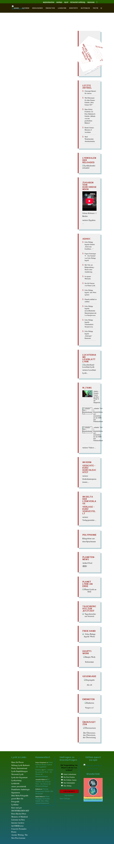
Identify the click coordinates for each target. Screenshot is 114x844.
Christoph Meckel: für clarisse (90, 92)
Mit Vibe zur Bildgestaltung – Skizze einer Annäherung (90, 268)
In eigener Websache (88, 277)
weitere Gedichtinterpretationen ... (89, 479)
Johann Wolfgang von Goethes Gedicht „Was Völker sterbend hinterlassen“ (42, 799)
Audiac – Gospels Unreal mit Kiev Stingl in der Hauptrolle (97, 397)
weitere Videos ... (89, 447)
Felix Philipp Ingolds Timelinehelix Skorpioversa (89, 323)
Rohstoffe (73, 8)
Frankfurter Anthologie (20, 789)
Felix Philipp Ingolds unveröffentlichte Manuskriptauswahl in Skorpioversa (90, 310)
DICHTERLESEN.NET (20, 810)
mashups (59, 2)
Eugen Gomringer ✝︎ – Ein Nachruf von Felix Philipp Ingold (90, 256)
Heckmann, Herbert (24, 43)
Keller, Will (20, 46)
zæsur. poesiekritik (18, 786)
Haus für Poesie (17, 762)
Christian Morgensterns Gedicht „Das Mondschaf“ (44, 791)
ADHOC (16, 8)
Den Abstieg (67, 786)
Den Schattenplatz (69, 783)
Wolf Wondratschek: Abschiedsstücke (90, 139)
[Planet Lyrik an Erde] (89, 591)
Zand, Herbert (20, 50)
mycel (66, 2)
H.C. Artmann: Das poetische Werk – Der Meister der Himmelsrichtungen (43, 782)
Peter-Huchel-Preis (18, 813)
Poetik (95, 8)
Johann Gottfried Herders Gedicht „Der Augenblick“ (44, 764)
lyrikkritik (15, 783)
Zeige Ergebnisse (69, 795)
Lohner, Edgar (32, 46)
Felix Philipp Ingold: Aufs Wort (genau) (90, 292)
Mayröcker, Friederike (47, 46)
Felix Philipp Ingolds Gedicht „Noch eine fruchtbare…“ (90, 245)
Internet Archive (17, 823)
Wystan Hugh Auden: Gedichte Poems (34, 37)
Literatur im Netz (18, 819)
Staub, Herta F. (43, 48)
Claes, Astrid (46, 41)
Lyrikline (15, 804)
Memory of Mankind (19, 816)
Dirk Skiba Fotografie (19, 795)
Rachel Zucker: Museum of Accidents (89, 130)
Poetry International (19, 768)
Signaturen (15, 792)
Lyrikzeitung (16, 780)
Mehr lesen (16, 62)
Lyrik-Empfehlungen (19, 771)
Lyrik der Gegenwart (19, 777)
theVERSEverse (17, 826)
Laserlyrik (62, 8)
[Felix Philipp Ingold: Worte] (89, 636)
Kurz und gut (16, 807)
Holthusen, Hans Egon (54, 43)
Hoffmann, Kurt (39, 43)
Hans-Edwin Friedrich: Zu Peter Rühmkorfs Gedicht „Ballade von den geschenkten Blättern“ (90, 116)
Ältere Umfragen (65, 798)
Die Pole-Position (69, 777)
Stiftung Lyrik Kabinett (20, 765)
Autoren (25, 8)
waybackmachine (48, 2)
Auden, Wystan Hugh (32, 41)
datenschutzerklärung (77, 2)
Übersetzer (50, 8)
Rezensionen (22, 48)
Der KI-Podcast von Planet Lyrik (90, 284)
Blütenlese (85, 8)
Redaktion (18, 41)
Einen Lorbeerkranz (70, 774)
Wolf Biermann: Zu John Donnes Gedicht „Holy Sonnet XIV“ (90, 101)
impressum (91, 2)
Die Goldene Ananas (70, 780)
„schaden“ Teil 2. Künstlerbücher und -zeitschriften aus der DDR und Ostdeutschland (98, 415)
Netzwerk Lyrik (17, 774)
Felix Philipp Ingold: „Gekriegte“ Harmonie (89, 334)
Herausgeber (37, 8)
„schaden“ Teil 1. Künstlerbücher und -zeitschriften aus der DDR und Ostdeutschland (98, 433)
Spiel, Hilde (32, 48)
